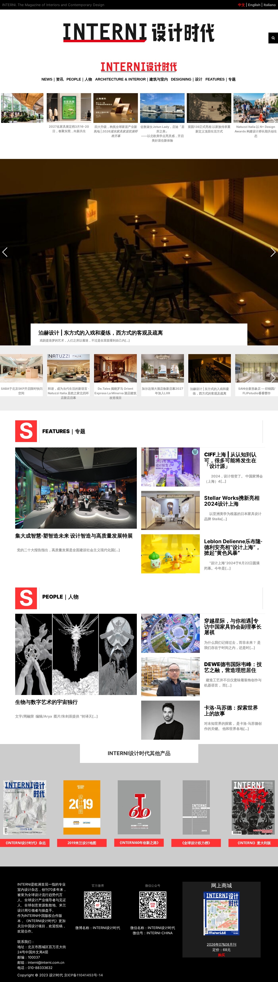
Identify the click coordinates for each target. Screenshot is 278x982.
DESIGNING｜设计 (186, 79)
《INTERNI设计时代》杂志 (253, 842)
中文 (241, 5)
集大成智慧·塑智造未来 (74, 536)
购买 (221, 955)
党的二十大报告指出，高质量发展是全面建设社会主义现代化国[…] (67, 550)
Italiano (270, 5)
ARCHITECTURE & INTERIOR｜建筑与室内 (131, 79)
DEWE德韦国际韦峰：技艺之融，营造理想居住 (233, 667)
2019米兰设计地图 (24, 842)
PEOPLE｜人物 (79, 79)
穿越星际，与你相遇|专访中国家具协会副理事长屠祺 (232, 626)
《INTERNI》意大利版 (196, 842)
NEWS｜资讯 (52, 79)
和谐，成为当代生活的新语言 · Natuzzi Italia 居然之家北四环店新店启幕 (123, 331)
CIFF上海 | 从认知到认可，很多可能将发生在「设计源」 (230, 460)
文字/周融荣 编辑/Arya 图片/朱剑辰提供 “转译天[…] (56, 716)
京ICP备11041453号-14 (83, 975)
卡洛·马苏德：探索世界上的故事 (231, 710)
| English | (254, 5)
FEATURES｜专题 (220, 79)
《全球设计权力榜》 (139, 842)
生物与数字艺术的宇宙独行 (46, 702)
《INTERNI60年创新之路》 (82, 842)
